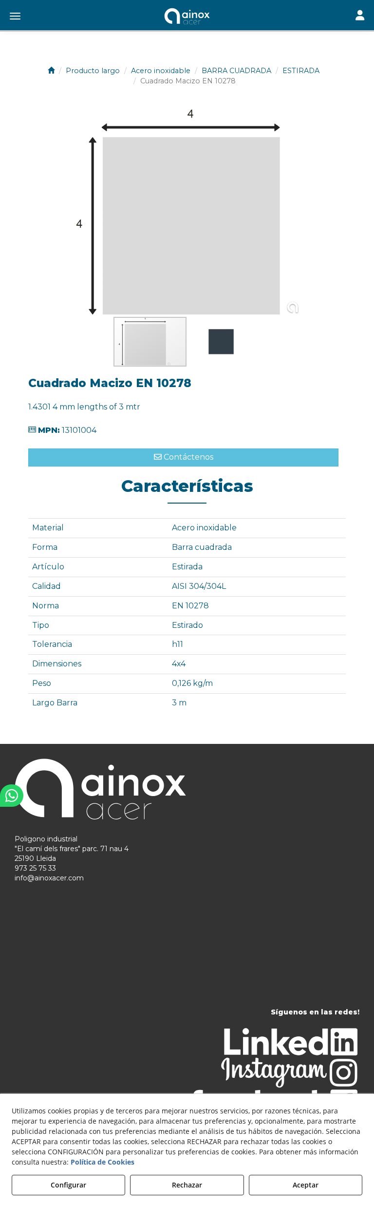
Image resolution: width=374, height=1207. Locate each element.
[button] (187, 17)
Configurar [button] (68, 1184)
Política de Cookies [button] (102, 1162)
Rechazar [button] (187, 1184)
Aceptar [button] (305, 1184)
